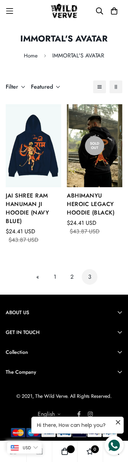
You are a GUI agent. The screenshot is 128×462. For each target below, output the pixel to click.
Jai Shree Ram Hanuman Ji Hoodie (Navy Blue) (27, 208)
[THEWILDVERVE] (64, 11)
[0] (90, 451)
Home (31, 56)
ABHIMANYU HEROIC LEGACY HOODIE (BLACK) (90, 204)
